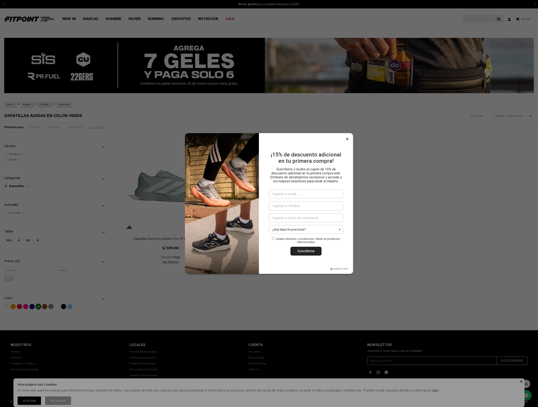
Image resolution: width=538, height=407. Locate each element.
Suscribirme (306, 251)
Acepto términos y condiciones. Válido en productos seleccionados (308, 240)
